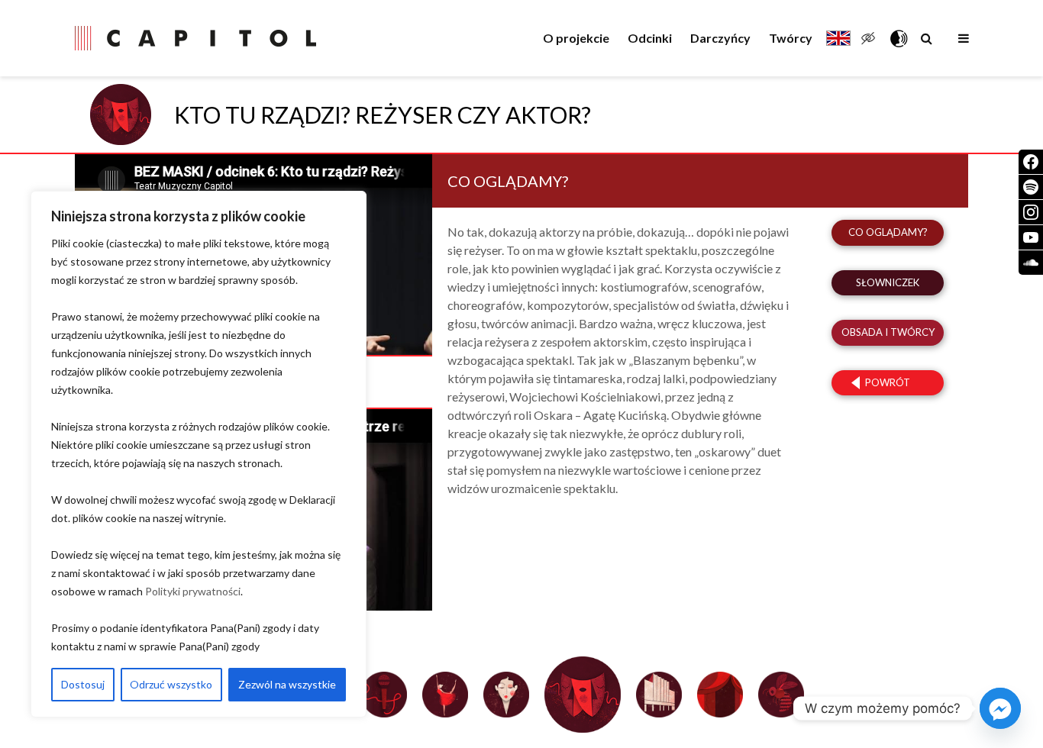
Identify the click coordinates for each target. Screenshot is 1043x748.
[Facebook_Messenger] (1000, 708)
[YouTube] (1031, 237)
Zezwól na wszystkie (287, 684)
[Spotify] (1031, 187)
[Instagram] (1031, 212)
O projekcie (576, 38)
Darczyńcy (720, 38)
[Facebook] (1031, 162)
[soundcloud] (1031, 262)
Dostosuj (83, 684)
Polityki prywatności (193, 591)
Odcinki (650, 38)
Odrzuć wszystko (171, 684)
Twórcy (790, 38)
